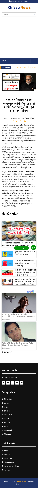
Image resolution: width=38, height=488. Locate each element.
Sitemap (7, 470)
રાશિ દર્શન (7, 422)
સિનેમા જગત (7, 434)
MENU (4, 61)
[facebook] (13, 121)
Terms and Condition (11, 466)
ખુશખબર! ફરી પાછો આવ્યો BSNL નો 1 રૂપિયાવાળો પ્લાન (25, 253)
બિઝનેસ (6, 419)
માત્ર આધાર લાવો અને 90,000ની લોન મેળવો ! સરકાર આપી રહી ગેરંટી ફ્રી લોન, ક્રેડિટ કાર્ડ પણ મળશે (17, 244)
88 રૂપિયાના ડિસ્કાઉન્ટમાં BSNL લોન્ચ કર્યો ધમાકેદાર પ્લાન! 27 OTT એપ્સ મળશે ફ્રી (25, 263)
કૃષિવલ (6, 426)
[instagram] (12, 383)
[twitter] (17, 121)
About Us (7, 454)
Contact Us (8, 458)
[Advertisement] (19, 38)
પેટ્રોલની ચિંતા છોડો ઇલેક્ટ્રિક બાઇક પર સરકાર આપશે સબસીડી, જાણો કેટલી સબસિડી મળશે (25, 273)
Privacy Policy (9, 462)
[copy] (25, 121)
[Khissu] (21, 383)
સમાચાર (6, 403)
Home (6, 450)
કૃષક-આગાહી (8, 430)
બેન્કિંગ (6, 407)
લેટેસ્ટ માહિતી (8, 399)
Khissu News (21, 481)
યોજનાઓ (7, 411)
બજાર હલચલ (8, 415)
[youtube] (17, 383)
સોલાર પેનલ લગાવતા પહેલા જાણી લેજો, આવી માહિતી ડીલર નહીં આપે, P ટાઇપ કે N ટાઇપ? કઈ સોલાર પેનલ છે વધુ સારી (25, 283)
